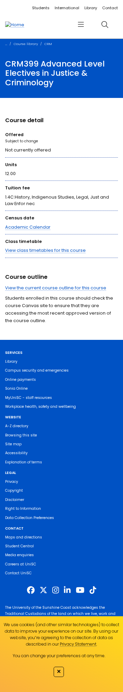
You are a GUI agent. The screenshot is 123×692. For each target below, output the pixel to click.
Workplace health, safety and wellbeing (40, 406)
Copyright (14, 490)
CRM (48, 44)
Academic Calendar (28, 227)
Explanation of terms (23, 462)
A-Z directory (16, 426)
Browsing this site (21, 435)
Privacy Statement (78, 644)
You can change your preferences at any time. (59, 656)
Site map (13, 444)
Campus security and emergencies (37, 370)
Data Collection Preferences (29, 517)
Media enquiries (19, 555)
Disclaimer (14, 499)
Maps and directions (23, 537)
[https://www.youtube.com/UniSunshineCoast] (80, 590)
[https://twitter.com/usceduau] (43, 590)
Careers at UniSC (20, 564)
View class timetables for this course (45, 250)
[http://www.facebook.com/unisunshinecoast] (31, 590)
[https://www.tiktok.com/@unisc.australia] (93, 590)
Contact (110, 8)
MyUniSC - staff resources (28, 397)
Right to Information (23, 508)
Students (41, 8)
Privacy (11, 481)
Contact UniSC (18, 573)
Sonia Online (16, 388)
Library (90, 8)
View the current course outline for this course (55, 288)
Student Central (19, 546)
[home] (14, 24)
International (67, 8)
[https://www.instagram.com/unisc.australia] (55, 590)
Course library (26, 44)
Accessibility (16, 453)
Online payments (20, 379)
